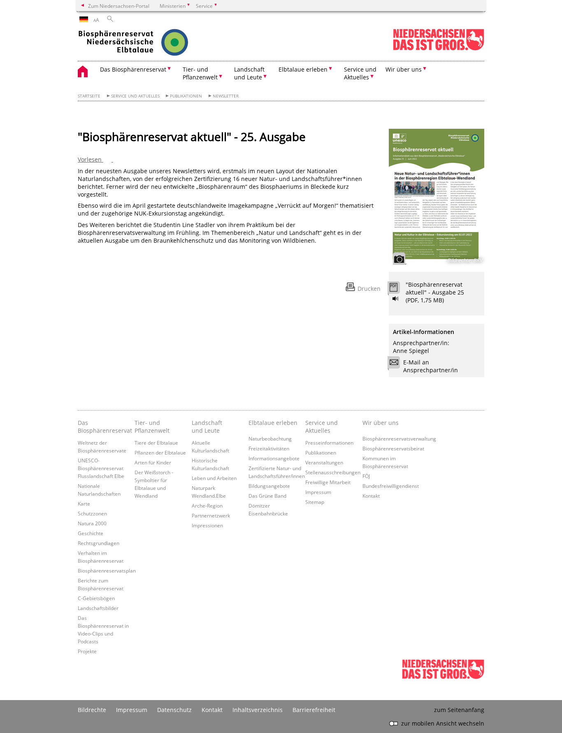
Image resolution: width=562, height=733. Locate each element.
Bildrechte (92, 710)
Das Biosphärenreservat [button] (133, 69)
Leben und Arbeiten (214, 478)
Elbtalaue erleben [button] (303, 69)
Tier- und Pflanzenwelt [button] (200, 73)
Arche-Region (207, 505)
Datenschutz (174, 710)
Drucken (369, 288)
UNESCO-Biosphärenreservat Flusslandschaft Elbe (101, 468)
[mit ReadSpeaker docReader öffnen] (395, 298)
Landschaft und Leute (207, 426)
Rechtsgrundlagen (98, 543)
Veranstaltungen (324, 462)
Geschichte (90, 533)
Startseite (89, 96)
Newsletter (226, 96)
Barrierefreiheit (314, 710)
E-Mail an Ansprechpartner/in (430, 366)
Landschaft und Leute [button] (249, 73)
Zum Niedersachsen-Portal (118, 5)
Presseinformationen (329, 442)
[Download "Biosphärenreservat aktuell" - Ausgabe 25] (398, 289)
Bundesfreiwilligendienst (390, 485)
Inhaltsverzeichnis (257, 710)
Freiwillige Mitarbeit (328, 482)
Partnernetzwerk (211, 515)
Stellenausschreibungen (332, 472)
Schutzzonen (92, 513)
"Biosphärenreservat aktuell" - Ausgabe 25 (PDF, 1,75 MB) (435, 292)
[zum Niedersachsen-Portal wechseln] (438, 49)
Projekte (87, 651)
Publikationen (186, 96)
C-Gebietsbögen (96, 598)
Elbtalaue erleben (272, 423)
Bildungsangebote (269, 485)
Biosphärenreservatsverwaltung (399, 438)
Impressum (318, 492)
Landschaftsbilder (98, 608)
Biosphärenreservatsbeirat (393, 448)
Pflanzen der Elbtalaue (160, 452)
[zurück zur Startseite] (150, 43)
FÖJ (366, 476)
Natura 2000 (92, 523)
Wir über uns (380, 423)
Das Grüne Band (267, 495)
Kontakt (371, 495)
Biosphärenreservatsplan (107, 570)
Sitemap (314, 502)
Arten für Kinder (153, 462)
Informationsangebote (274, 458)
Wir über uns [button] (404, 69)
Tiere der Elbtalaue (156, 442)
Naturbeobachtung (270, 438)
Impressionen (207, 525)
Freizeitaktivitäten (268, 448)
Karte (84, 503)
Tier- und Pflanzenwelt (152, 426)
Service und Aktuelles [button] (360, 73)
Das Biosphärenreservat (104, 426)
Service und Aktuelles (135, 96)
